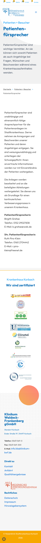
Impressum (10, 501)
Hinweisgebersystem (15, 505)
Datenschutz (11, 497)
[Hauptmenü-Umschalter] (36, 12)
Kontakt (8, 466)
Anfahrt (8, 470)
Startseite (7, 89)
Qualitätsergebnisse (15, 474)
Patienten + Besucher (22, 89)
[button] (4, 539)
